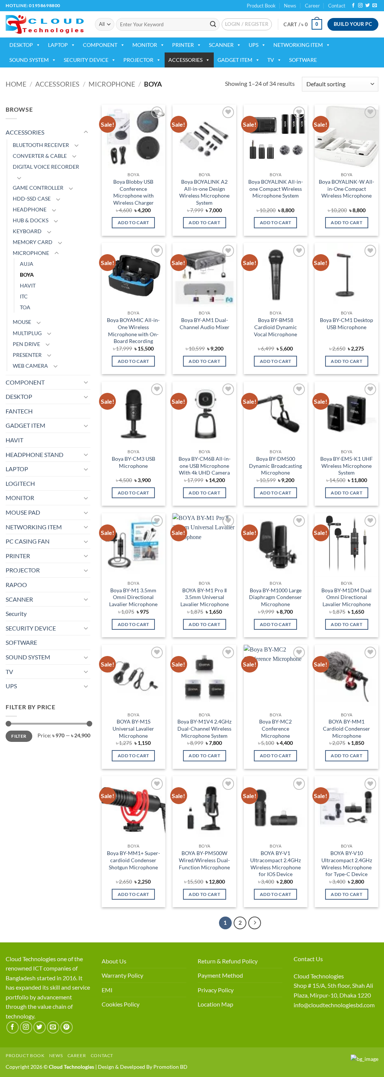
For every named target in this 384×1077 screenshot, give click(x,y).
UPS (253, 45)
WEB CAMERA (30, 365)
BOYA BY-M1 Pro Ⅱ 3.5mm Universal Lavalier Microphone (204, 597)
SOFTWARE (303, 60)
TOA (25, 307)
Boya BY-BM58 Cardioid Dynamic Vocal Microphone (275, 327)
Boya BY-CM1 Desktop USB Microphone (346, 323)
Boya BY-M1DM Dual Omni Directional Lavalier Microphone (346, 597)
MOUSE (22, 322)
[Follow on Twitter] (367, 5)
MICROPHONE (111, 84)
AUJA (26, 264)
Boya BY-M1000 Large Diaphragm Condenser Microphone (275, 597)
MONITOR (144, 45)
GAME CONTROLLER (38, 187)
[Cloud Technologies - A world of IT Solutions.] (45, 24)
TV (270, 60)
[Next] (254, 923)
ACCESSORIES (185, 60)
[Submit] (213, 24)
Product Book (261, 6)
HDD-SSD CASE (32, 198)
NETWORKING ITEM (298, 45)
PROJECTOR (138, 60)
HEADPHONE (29, 209)
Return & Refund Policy (228, 961)
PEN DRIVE (26, 344)
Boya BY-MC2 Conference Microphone (275, 728)
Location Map (215, 1004)
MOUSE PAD (23, 512)
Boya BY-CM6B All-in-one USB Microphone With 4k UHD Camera (204, 465)
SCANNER (221, 45)
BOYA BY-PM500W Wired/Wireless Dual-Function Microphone (204, 860)
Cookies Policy (121, 1004)
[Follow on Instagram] (360, 5)
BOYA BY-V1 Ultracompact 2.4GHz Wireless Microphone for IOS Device (275, 863)
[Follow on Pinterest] (66, 1027)
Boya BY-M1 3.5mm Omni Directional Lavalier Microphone (133, 597)
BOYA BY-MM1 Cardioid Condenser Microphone (346, 728)
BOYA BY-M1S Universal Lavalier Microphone (133, 728)
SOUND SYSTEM (29, 60)
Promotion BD (170, 1067)
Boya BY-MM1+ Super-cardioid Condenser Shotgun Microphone (133, 860)
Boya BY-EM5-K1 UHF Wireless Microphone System (346, 465)
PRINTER (183, 45)
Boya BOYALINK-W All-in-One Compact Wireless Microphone (346, 188)
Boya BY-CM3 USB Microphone (133, 462)
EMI (107, 989)
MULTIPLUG (27, 333)
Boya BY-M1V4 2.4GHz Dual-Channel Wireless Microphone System (204, 728)
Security (16, 613)
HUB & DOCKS (30, 220)
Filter (18, 736)
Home (16, 84)
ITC (24, 296)
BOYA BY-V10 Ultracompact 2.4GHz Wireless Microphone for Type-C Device (346, 863)
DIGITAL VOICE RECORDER (46, 166)
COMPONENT (100, 45)
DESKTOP (21, 45)
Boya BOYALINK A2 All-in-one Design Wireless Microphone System (204, 192)
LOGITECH (20, 483)
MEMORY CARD (32, 242)
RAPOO (16, 584)
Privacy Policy (216, 989)
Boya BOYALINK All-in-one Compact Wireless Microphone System (275, 188)
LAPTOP (58, 45)
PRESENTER (27, 355)
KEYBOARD (27, 231)
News (290, 6)
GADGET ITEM (235, 60)
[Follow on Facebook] (353, 5)
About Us (114, 961)
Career (312, 6)
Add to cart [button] (133, 222)
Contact (336, 6)
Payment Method (220, 975)
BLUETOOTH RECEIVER (41, 145)
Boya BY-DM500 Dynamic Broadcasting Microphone (275, 465)
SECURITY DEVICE (86, 60)
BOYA (27, 274)
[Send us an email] (374, 5)
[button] (247, 24)
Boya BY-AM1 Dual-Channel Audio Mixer (205, 323)
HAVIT (28, 285)
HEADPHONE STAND (34, 454)
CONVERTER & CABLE (40, 156)
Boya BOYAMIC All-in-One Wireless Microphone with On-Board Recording (133, 330)
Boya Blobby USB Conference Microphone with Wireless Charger (133, 192)
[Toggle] (85, 132)
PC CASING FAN (28, 541)
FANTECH (19, 411)
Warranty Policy (122, 975)
